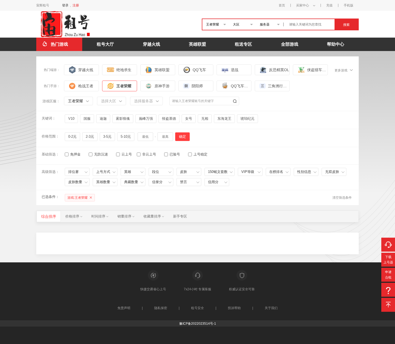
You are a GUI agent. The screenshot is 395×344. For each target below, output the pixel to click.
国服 (87, 119)
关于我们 (271, 308)
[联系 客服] (388, 244)
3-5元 (107, 137)
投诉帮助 (234, 308)
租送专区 (243, 44)
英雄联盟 (197, 44)
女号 (188, 119)
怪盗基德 (169, 119)
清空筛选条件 (342, 198)
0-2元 (72, 137)
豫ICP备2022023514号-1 (197, 323)
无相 (204, 119)
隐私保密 (160, 308)
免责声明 (123, 308)
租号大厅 (105, 44)
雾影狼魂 (123, 119)
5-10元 (126, 137)
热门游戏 (59, 44)
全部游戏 (289, 44)
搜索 (346, 25)
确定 (182, 137)
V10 (71, 119)
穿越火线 (151, 44)
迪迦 (103, 119)
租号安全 (197, 308)
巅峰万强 (146, 119)
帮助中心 (335, 44)
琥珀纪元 (247, 119)
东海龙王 (224, 119)
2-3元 (90, 137)
